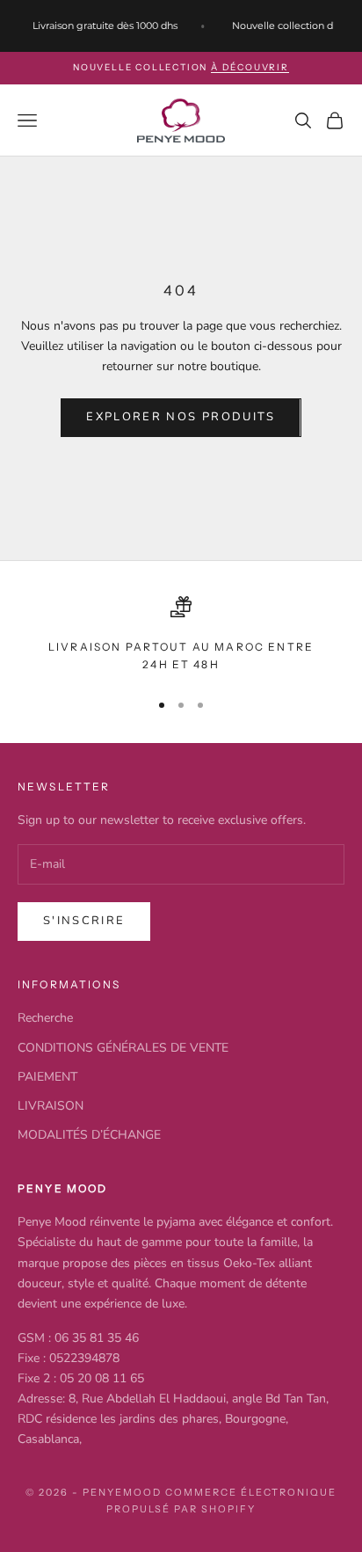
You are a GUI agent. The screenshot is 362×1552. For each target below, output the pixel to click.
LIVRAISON (50, 1105)
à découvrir (250, 67)
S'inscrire (84, 921)
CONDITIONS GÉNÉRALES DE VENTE (123, 1047)
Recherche (45, 1017)
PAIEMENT (47, 1076)
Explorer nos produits (180, 417)
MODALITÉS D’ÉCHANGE (89, 1134)
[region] (181, 635)
